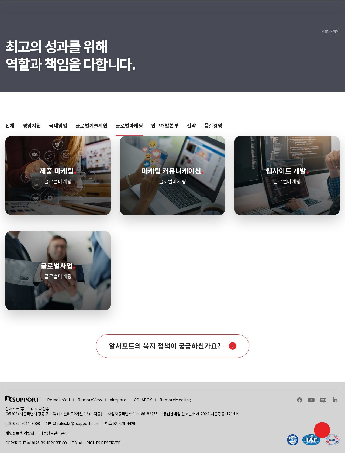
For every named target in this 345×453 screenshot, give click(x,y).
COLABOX (143, 400)
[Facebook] (313, 439)
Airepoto (118, 400)
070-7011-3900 (26, 423)
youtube (311, 400)
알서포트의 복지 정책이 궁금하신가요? (165, 346)
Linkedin (335, 400)
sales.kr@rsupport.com (78, 423)
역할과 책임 (330, 31)
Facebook (299, 400)
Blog (323, 400)
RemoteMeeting (175, 400)
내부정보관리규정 (54, 433)
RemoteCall (58, 400)
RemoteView (90, 400)
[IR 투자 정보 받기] (322, 430)
